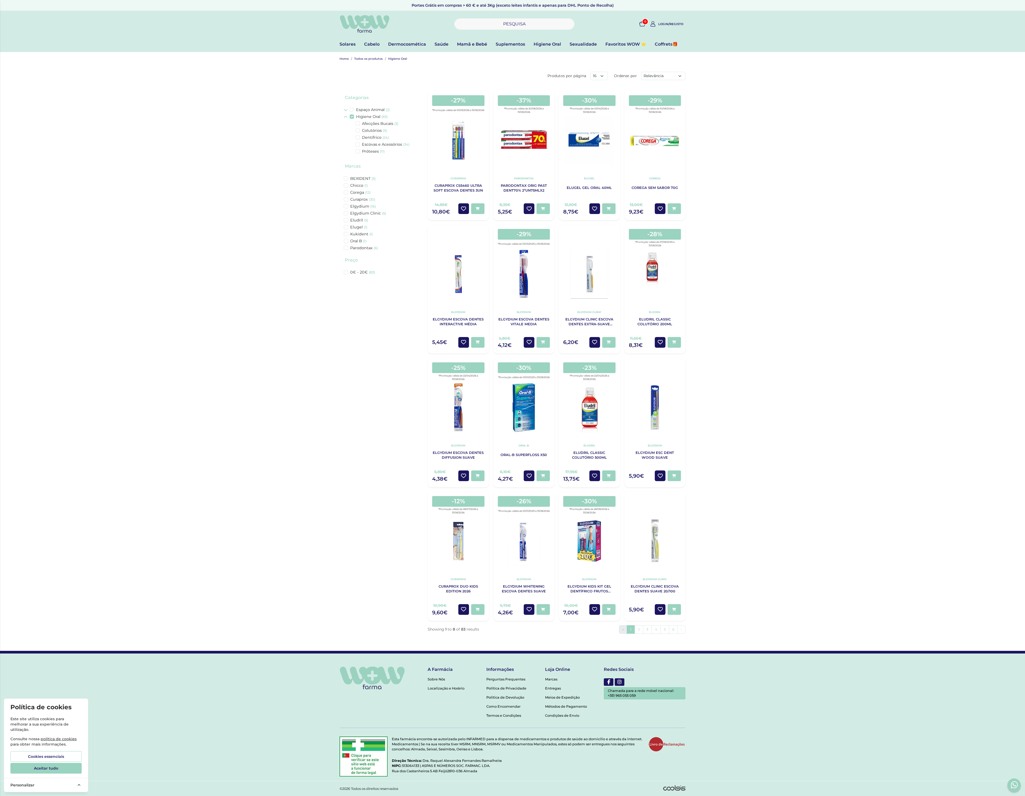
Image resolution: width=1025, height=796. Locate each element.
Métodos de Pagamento (566, 706)
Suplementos (510, 44)
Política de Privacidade (506, 688)
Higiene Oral (547, 44)
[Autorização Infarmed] (364, 756)
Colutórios (374, 130)
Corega (360, 192)
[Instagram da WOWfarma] (619, 682)
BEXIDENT (363, 178)
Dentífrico (375, 137)
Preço (351, 260)
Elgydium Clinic (368, 213)
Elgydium (363, 206)
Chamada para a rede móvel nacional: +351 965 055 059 (641, 693)
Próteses (373, 151)
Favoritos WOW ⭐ (625, 44)
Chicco (359, 185)
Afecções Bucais (380, 123)
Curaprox (362, 199)
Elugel (358, 227)
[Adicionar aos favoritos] (463, 208)
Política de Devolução (505, 697)
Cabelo (372, 44)
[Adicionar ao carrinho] (477, 208)
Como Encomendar (503, 706)
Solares (348, 44)
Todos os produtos (368, 59)
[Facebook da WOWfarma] (608, 682)
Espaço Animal (373, 109)
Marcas (353, 166)
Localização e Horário (446, 688)
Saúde (441, 44)
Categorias (357, 97)
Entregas (553, 688)
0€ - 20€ (362, 272)
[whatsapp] (1014, 785)
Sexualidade (583, 44)
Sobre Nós (436, 679)
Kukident (361, 234)
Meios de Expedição (562, 697)
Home (344, 59)
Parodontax (364, 247)
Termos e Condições (503, 716)
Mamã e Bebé (472, 44)
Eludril (359, 220)
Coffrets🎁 (666, 44)
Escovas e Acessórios (385, 144)
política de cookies (59, 738)
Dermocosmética (407, 44)
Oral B (358, 241)
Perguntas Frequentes (505, 679)
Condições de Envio (562, 716)
